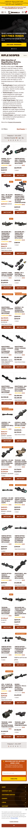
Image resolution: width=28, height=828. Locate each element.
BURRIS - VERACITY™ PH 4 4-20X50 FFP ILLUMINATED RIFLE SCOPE (21, 687)
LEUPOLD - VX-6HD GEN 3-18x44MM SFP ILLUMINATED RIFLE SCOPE (7, 462)
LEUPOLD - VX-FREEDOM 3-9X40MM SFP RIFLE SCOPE (7, 425)
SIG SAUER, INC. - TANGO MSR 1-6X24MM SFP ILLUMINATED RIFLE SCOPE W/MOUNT (6, 235)
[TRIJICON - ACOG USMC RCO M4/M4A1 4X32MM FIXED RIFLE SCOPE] (7, 714)
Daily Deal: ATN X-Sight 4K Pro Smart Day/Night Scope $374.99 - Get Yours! (14, 8)
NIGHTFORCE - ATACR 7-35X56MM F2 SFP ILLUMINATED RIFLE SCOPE (7, 350)
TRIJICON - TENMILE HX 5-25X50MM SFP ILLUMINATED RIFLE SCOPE (5, 610)
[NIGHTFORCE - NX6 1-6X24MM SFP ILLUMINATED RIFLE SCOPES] (21, 565)
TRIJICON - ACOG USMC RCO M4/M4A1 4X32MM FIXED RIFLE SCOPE (7, 724)
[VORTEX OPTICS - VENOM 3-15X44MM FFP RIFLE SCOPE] (7, 565)
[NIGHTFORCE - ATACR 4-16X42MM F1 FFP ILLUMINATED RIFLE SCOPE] (7, 378)
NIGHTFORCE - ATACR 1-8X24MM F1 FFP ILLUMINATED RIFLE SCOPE (20, 350)
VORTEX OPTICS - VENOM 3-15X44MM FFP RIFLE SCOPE (6, 576)
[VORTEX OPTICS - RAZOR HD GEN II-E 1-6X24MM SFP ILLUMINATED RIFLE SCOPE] (21, 639)
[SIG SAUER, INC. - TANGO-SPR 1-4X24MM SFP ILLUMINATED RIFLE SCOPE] (21, 224)
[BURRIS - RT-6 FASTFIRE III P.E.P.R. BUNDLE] (21, 265)
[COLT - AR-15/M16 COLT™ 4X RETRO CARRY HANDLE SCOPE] (7, 187)
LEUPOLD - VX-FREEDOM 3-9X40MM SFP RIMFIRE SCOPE (19, 310)
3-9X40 (15, 76)
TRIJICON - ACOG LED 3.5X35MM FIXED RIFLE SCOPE (21, 723)
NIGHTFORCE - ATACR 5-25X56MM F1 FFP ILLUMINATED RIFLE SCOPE (7, 310)
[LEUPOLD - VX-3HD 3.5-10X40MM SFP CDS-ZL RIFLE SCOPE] (7, 490)
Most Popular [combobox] (21, 129)
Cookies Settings (14, 821)
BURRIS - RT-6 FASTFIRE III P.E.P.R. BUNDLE (20, 274)
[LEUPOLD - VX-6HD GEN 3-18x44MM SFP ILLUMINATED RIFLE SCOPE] (7, 452)
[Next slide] (26, 33)
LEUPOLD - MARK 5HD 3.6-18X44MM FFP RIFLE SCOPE (20, 424)
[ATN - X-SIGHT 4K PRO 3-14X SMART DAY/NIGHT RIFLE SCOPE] (7, 676)
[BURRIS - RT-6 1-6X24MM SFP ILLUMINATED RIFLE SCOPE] (7, 151)
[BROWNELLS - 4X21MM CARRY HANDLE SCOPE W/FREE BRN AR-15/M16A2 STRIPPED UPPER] (21, 187)
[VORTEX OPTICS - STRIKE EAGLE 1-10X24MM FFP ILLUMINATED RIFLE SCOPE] (7, 639)
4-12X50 (20, 76)
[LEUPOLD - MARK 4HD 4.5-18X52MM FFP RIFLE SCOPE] (7, 265)
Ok (14, 825)
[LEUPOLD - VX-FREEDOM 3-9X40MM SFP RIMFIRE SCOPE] (21, 299)
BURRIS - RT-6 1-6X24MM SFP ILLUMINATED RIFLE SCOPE (6, 161)
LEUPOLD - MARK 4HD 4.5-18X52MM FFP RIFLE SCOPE (7, 274)
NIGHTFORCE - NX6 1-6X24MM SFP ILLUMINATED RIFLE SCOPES (20, 576)
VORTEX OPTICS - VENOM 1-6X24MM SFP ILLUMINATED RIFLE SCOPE (20, 500)
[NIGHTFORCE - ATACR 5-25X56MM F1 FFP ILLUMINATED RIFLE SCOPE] (7, 299)
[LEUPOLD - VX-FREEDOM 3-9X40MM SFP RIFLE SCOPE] (7, 414)
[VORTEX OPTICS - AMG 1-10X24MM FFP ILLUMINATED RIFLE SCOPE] (21, 151)
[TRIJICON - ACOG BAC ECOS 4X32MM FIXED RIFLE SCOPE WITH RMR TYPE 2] (21, 452)
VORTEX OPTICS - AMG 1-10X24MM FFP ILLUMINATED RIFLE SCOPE (20, 161)
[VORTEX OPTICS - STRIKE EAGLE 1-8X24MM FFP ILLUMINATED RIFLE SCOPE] (7, 528)
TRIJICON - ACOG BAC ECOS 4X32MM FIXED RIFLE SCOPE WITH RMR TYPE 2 (21, 462)
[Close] (26, 809)
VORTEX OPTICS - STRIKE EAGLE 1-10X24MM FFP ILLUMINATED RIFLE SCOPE (6, 650)
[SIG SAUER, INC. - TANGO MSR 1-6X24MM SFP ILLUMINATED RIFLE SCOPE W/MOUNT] (7, 224)
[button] (2, 12)
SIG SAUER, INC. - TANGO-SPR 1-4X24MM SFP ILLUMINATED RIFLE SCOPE (20, 235)
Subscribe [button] (14, 778)
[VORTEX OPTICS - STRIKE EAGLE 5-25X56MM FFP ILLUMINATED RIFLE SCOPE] (21, 528)
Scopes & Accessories (14, 122)
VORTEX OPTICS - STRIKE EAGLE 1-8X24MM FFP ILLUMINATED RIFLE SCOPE (6, 539)
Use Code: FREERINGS (14, 44)
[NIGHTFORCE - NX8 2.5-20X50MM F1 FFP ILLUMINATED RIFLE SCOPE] (21, 378)
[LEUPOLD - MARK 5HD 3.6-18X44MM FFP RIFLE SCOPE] (21, 414)
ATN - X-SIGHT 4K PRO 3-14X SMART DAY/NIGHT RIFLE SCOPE (7, 687)
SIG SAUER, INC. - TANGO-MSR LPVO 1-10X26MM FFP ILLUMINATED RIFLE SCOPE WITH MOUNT (20, 611)
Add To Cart (7, 175)
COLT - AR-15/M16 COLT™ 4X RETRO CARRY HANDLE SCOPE (7, 197)
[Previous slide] (1, 33)
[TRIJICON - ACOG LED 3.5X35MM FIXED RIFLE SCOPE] (21, 714)
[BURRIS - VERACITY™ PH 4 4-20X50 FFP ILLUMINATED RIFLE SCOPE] (21, 676)
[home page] (14, 12)
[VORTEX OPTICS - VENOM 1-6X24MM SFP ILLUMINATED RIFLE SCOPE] (21, 490)
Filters (5, 129)
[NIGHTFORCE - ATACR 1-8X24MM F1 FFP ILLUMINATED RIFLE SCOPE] (21, 339)
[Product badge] (18, 180)
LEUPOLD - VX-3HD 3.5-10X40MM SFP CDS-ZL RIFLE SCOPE (7, 500)
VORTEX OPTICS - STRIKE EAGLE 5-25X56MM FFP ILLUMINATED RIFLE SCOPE (20, 539)
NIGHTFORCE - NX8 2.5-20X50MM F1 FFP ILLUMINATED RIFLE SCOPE (21, 389)
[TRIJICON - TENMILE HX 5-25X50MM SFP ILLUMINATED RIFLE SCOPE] (7, 599)
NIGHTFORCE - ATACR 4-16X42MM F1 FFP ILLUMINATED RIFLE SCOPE (7, 389)
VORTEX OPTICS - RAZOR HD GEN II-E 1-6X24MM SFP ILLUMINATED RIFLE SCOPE (20, 650)
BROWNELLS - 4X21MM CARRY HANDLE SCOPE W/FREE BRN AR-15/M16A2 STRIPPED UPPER (20, 198)
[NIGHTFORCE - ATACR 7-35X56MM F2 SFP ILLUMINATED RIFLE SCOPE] (7, 339)
